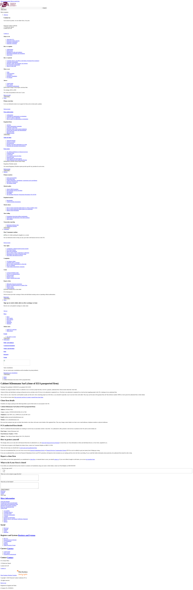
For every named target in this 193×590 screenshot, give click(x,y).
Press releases (10, 319)
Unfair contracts (10, 288)
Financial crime (10, 157)
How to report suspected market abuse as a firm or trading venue (22, 207)
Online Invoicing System (9, 545)
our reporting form (90, 459)
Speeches (9, 321)
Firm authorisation (8, 112)
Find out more (7, 109)
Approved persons (11, 140)
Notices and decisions (9, 348)
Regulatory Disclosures (12, 181)
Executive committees (12, 76)
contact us (56, 459)
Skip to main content (5, 1)
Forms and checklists (12, 177)
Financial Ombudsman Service (37, 450)
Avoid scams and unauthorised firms (9, 504)
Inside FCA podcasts (12, 329)
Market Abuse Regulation (13, 210)
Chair (8, 72)
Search (2, 8)
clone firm (32, 459)
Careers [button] (10, 548)
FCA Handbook (7, 541)
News (5, 300)
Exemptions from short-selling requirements (17, 216)
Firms (5, 98)
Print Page (3, 491)
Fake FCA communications (13, 274)
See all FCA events (11, 336)
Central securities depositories (14, 201)
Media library (10, 331)
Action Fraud (4, 508)
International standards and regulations (16, 53)
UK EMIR (9, 193)
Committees (9, 74)
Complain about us (8, 512)
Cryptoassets (10, 154)
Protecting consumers (12, 43)
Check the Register (5, 501)
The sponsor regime (11, 183)
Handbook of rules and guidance (14, 52)
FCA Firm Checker (11, 250)
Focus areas (7, 148)
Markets (5, 172)
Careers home (10, 83)
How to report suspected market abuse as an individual (20, 209)
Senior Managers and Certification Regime (17, 160)
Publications (6, 339)
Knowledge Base (11, 179)
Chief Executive (10, 73)
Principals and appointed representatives (16, 146)
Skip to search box (15, 1)
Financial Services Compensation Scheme (56, 450)
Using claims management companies (16, 266)
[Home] (8, 6)
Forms (5, 357)
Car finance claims (11, 261)
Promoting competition (12, 42)
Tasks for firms (7, 137)
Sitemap (5, 521)
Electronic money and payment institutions (17, 129)
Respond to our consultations (10, 372)
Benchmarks (10, 200)
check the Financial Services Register (50, 442)
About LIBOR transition (12, 189)
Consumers (6, 229)
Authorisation (10, 49)
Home (5, 377)
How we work (7, 95)
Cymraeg (6, 516)
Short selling (10, 219)
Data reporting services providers (14, 190)
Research (6, 354)
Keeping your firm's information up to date (17, 144)
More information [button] (8, 498)
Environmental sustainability (13, 64)
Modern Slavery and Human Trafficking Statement (16, 519)
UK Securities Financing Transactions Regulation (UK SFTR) (21, 194)
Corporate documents (9, 345)
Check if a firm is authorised (13, 117)
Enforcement (10, 50)
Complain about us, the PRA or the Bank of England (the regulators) (23, 60)
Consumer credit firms (12, 127)
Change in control (11, 141)
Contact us (6, 33)
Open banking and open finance (14, 158)
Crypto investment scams (13, 272)
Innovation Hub (10, 131)
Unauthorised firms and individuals (9, 502)
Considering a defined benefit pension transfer (17, 248)
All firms (9, 125)
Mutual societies (10, 133)
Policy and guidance (9, 342)
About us (6, 14)
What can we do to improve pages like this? (11, 474)
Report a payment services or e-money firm (17, 285)
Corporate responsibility (12, 62)
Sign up (5, 311)
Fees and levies (10, 143)
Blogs (8, 316)
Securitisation (10, 192)
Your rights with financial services (15, 255)
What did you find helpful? (7, 481)
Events (5, 333)
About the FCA (10, 39)
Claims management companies (14, 126)
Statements (9, 322)
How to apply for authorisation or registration (17, 119)
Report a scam (10, 286)
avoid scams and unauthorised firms (28, 447)
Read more (6, 297)
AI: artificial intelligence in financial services (17, 151)
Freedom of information (9, 517)
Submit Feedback (5, 489)
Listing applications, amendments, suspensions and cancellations (22, 180)
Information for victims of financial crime (16, 254)
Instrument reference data (13, 225)
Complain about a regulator (13, 262)
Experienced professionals (13, 86)
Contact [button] (10, 557)
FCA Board (9, 77)
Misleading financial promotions (14, 284)
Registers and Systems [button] (26, 535)
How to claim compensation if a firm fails (16, 264)
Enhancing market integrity (13, 40)
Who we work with (11, 66)
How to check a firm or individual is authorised (18, 252)
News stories (10, 318)
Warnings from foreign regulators (8, 505)
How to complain (11, 265)
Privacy (5, 520)
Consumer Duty (10, 153)
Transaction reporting (12, 226)
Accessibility (7, 510)
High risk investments (12, 251)
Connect (6, 542)
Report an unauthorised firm (7, 507)
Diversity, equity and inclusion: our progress (17, 63)
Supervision (9, 55)
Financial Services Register (10, 540)
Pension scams (10, 276)
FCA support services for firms (14, 156)
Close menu (6, 96)
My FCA (6, 538)
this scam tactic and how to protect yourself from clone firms (28, 397)
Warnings (9, 323)
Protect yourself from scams (13, 278)
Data (5, 351)
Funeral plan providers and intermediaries (16, 130)
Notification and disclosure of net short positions (18, 217)
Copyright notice (8, 513)
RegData (6, 544)
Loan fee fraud (10, 275)
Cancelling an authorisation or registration (16, 116)
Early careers (10, 84)
